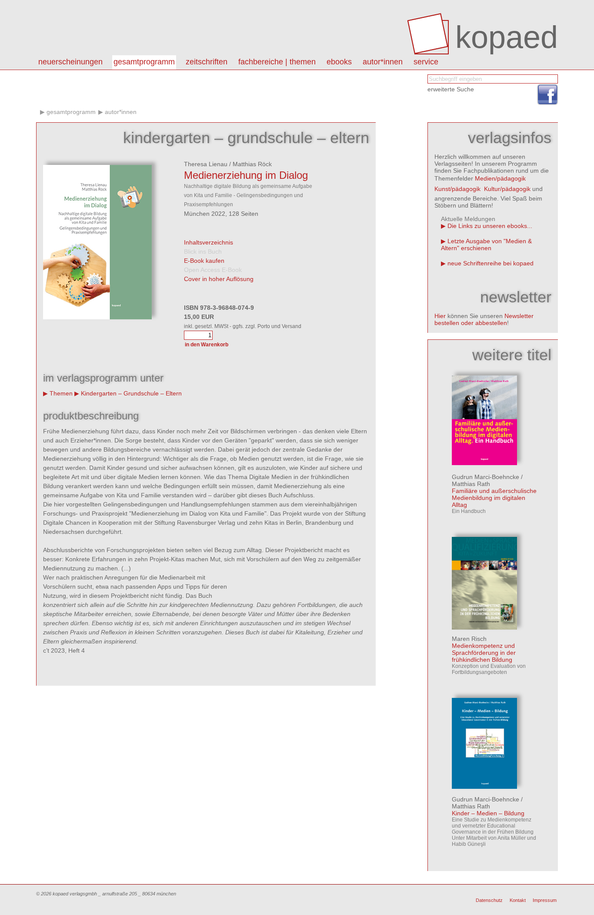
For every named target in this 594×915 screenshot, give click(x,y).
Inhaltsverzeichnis (208, 242)
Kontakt (518, 900)
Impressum (545, 900)
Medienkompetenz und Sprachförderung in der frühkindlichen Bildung (484, 652)
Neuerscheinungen (70, 61)
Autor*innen (121, 111)
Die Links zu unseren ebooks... (489, 225)
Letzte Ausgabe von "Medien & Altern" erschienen (486, 244)
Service (426, 61)
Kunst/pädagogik (457, 188)
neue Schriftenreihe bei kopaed (490, 263)
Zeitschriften (206, 61)
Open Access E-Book (213, 269)
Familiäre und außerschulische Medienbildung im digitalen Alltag (494, 497)
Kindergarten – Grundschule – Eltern (131, 393)
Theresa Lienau (205, 164)
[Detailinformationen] (484, 462)
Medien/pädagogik (500, 178)
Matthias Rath (471, 483)
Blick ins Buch (203, 251)
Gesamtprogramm (144, 61)
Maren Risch (469, 638)
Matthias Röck (252, 164)
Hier (440, 315)
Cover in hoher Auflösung (219, 278)
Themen (61, 393)
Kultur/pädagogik (507, 188)
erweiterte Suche (450, 89)
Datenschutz (489, 900)
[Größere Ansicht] (97, 317)
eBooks (339, 61)
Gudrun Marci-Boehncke (485, 476)
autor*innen (383, 61)
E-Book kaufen (204, 260)
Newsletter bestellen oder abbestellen (484, 319)
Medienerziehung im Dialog (246, 175)
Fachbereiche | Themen (277, 61)
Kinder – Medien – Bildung (488, 813)
